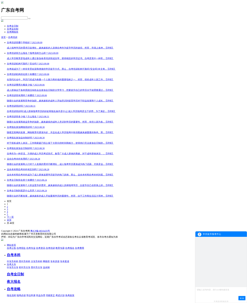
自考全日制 (12, 26)
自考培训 (12, 37)
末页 (9, 220)
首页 (3, 37)
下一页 (10, 217)
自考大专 (11, 264)
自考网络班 (12, 32)
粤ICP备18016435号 (40, 231)
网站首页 (11, 245)
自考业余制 (12, 29)
